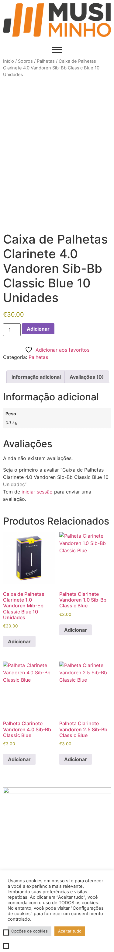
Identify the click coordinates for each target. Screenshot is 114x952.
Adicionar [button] (19, 641)
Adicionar (38, 329)
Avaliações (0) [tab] (87, 377)
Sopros (25, 61)
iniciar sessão (37, 492)
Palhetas (46, 61)
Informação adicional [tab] (36, 377)
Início (8, 61)
